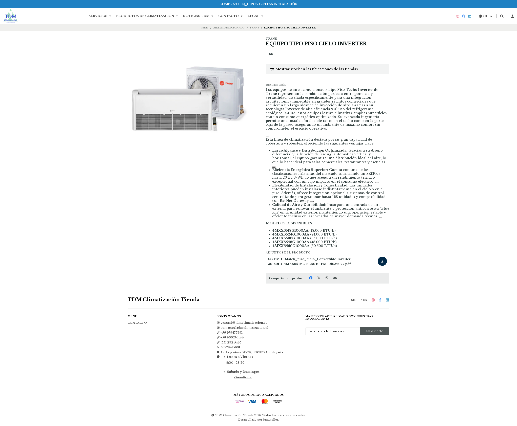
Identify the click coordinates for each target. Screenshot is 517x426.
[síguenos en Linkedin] (470, 16)
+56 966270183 (232, 337)
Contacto (229, 16)
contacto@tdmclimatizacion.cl (244, 327)
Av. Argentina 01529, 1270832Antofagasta (252, 352)
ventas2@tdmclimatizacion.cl (244, 322)
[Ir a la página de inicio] (10, 16)
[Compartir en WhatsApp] (327, 277)
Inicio (204, 27)
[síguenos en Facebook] (464, 16)
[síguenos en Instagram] (458, 16)
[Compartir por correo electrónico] (335, 277)
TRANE (254, 27)
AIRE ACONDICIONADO (229, 27)
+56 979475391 (232, 332)
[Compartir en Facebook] (311, 277)
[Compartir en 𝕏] (319, 277)
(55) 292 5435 (231, 342)
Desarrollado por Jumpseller (258, 419)
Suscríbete (374, 331)
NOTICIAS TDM (196, 16)
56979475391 (230, 347)
